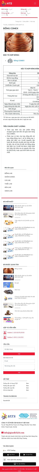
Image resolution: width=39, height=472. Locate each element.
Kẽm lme (17, 290)
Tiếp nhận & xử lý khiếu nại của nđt (24, 221)
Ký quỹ (17, 283)
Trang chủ (18, 21)
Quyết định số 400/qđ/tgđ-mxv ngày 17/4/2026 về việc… (24, 255)
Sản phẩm (26, 21)
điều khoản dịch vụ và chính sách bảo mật (23, 206)
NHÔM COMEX (10, 177)
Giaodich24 (6, 400)
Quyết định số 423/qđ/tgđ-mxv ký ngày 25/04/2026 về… (25, 228)
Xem (27, 383)
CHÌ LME (7, 180)
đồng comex (18, 269)
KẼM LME (8, 187)
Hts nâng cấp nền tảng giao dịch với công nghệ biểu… (25, 214)
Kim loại (32, 21)
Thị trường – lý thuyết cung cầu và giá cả (24, 318)
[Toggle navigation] (35, 3)
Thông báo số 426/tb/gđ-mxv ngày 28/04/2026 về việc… (23, 248)
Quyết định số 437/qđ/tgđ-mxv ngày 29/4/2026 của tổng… (24, 235)
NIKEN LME (8, 191)
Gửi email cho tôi (8, 358)
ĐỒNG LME (8, 173)
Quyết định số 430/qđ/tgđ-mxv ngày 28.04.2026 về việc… (24, 241)
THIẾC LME (8, 184)
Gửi (19, 354)
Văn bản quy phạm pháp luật (23, 311)
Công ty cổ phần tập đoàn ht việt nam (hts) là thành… (25, 297)
